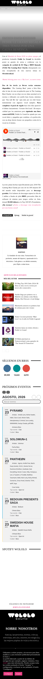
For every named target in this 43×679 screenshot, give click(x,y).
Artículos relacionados (15, 275)
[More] (31, 225)
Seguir (7, 365)
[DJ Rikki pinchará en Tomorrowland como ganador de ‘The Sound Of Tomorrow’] (8, 342)
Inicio (3, 8)
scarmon (21, 252)
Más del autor (10, 279)
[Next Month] (39, 397)
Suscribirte (26, 365)
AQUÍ (5, 663)
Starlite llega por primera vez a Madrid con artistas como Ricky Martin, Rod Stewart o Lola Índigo (27, 297)
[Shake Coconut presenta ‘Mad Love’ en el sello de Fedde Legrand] (8, 320)
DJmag (16, 215)
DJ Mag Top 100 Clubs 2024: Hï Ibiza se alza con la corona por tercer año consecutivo (26, 286)
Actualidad (11, 8)
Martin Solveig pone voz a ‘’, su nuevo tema (22, 79)
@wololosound (21, 607)
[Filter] (4, 392)
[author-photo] (21, 249)
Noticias (20, 8)
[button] (4, 3)
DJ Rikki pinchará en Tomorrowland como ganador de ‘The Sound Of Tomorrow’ (26, 341)
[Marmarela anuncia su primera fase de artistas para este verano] (8, 309)
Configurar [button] (8, 674)
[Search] (40, 3)
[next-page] (7, 350)
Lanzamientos (29, 38)
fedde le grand (27, 215)
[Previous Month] (34, 397)
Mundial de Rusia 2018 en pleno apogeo (23, 56)
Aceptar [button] (18, 674)
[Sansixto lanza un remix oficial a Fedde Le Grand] (8, 331)
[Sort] (8, 392)
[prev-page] (3, 350)
